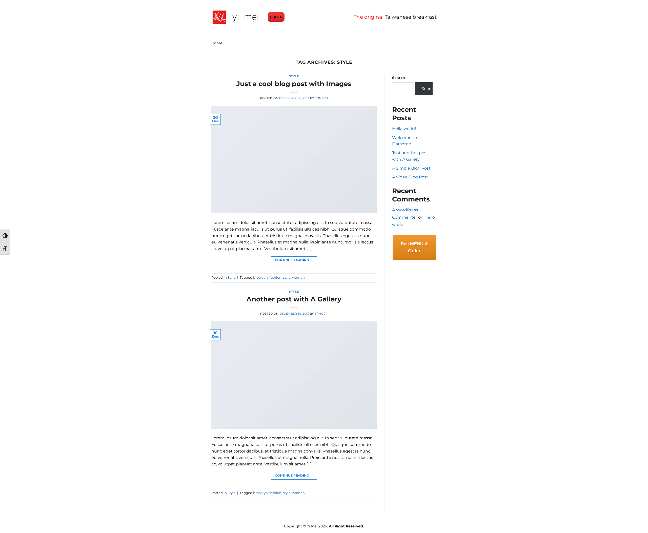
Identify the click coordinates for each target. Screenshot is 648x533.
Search (398, 77)
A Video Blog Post (410, 177)
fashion (275, 277)
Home (216, 43)
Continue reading (294, 260)
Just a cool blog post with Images (293, 84)
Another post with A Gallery (294, 299)
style (287, 277)
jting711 (321, 98)
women (298, 277)
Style (294, 76)
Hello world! (404, 128)
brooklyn (260, 277)
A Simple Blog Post (411, 168)
